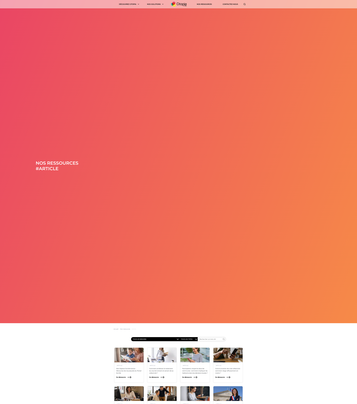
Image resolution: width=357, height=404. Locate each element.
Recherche (244, 4)
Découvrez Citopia (127, 4)
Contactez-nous (230, 4)
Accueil (178, 4)
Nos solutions (154, 4)
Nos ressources (204, 4)
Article (119, 365)
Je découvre (121, 377)
